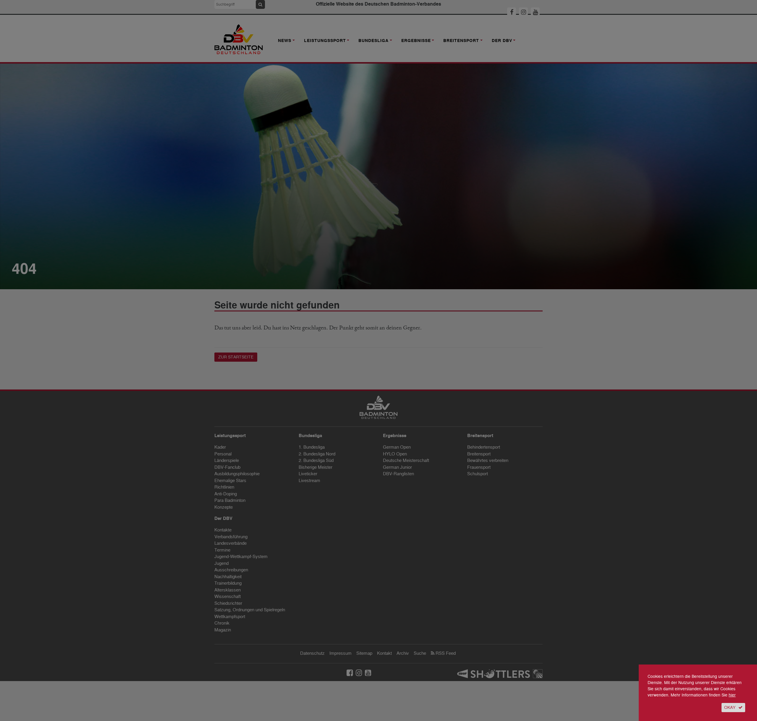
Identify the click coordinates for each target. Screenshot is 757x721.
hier (732, 695)
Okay (729, 707)
